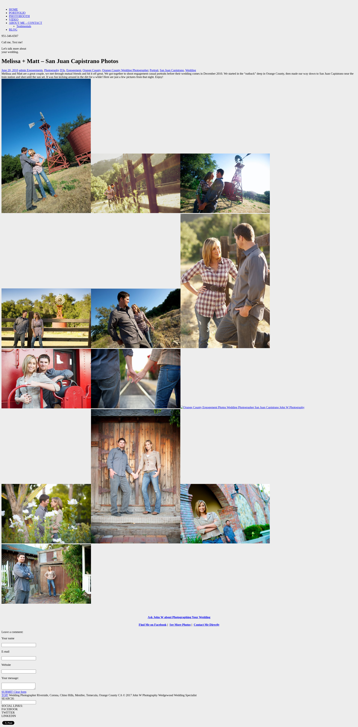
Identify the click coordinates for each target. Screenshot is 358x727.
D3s (62, 70)
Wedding (190, 70)
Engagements (35, 70)
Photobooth (19, 16)
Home (13, 9)
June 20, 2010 (9, 70)
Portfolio (17, 12)
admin (23, 70)
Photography (51, 70)
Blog (13, 29)
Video (13, 19)
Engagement (73, 70)
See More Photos (180, 624)
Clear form (20, 691)
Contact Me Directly (206, 624)
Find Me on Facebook (153, 624)
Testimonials (23, 26)
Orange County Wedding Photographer (125, 70)
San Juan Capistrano (172, 70)
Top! (4, 695)
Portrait (154, 70)
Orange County (92, 70)
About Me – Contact (25, 22)
